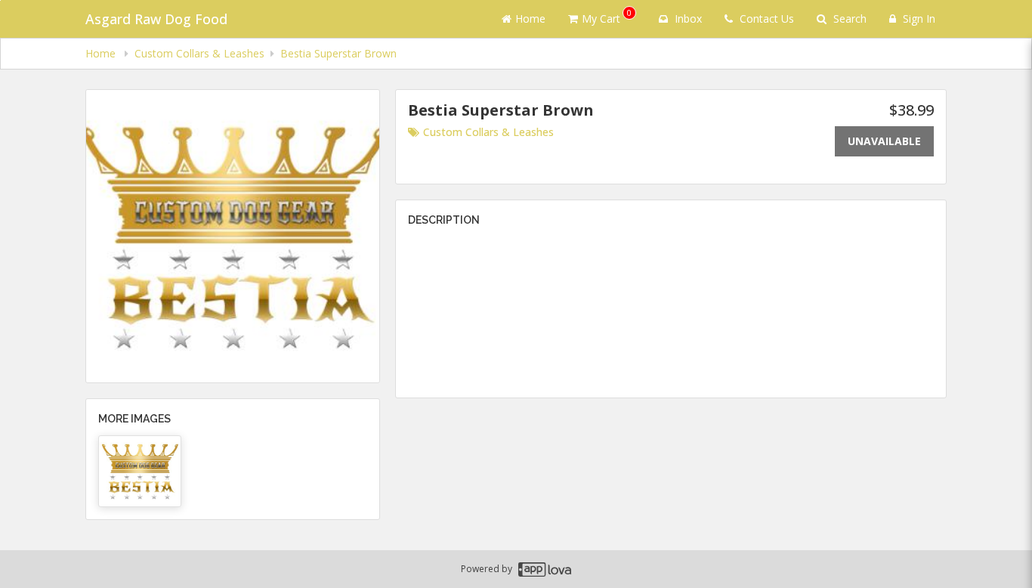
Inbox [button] (687, 18)
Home (530, 18)
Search (848, 18)
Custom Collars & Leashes (488, 132)
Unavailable (884, 141)
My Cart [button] (607, 16)
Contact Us (765, 18)
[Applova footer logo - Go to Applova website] (544, 569)
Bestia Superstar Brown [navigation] (338, 53)
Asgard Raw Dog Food (156, 19)
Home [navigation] (102, 53)
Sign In (917, 18)
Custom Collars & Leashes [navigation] (199, 53)
